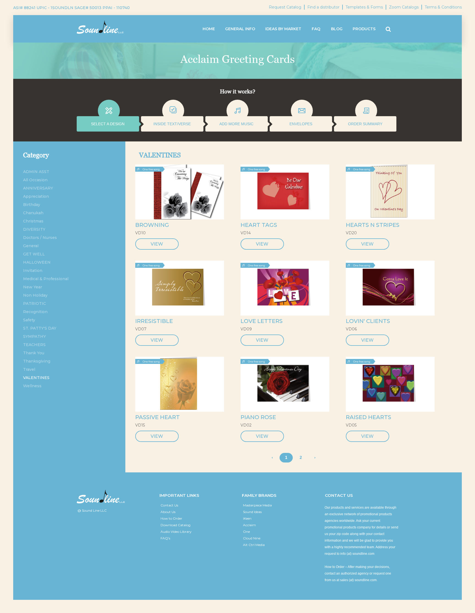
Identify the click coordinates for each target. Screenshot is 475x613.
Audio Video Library (176, 532)
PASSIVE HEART (157, 417)
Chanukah (33, 212)
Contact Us (169, 505)
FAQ (316, 28)
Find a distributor (323, 7)
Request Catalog (285, 7)
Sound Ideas (252, 512)
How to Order (171, 518)
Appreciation (36, 196)
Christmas (33, 221)
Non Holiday (35, 295)
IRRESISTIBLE (154, 321)
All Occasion (35, 179)
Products (364, 28)
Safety (29, 319)
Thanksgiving (36, 361)
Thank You (33, 352)
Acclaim (249, 525)
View (157, 244)
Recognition (35, 311)
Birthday (31, 204)
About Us (168, 512)
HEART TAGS (259, 225)
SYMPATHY (34, 336)
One (246, 532)
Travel (29, 369)
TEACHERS (34, 344)
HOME (209, 28)
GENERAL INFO (240, 28)
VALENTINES (36, 377)
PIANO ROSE (258, 417)
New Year (32, 287)
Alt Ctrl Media (254, 545)
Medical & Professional (45, 278)
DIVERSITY (34, 229)
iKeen (247, 518)
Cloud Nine (251, 538)
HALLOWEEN (37, 262)
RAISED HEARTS (368, 417)
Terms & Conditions (443, 7)
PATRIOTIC (34, 303)
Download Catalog (175, 525)
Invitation (32, 270)
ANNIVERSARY (38, 188)
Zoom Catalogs (404, 7)
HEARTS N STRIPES (372, 225)
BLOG (337, 28)
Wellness (32, 385)
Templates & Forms (364, 7)
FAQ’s (165, 538)
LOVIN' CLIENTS (368, 321)
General (30, 245)
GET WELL (34, 254)
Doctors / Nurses (40, 237)
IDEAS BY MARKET (283, 28)
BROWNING (152, 225)
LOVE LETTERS (262, 321)
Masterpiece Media (257, 505)
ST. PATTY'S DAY (39, 328)
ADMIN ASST (36, 171)
